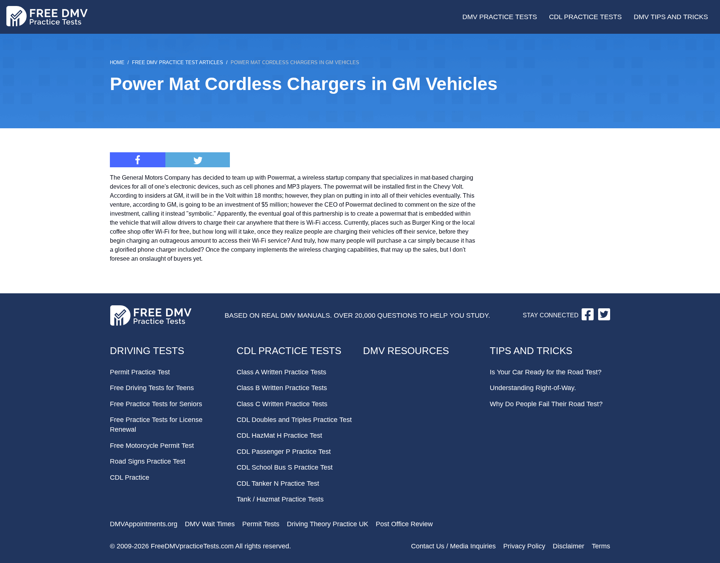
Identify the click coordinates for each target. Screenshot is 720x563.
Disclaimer (568, 546)
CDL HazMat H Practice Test (279, 435)
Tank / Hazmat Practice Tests (280, 499)
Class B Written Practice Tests (282, 388)
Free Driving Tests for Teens (152, 388)
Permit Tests (260, 524)
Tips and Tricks (531, 350)
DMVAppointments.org (143, 524)
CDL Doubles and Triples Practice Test (294, 419)
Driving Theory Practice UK (327, 524)
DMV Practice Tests (499, 17)
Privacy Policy (524, 546)
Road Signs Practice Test (147, 461)
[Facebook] (137, 159)
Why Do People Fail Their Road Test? (546, 404)
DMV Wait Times (210, 524)
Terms (601, 546)
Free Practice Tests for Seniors (156, 404)
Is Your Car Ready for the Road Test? (546, 372)
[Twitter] (197, 159)
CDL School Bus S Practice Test (285, 467)
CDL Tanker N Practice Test (278, 483)
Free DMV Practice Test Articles (177, 62)
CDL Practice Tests (585, 17)
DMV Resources (406, 350)
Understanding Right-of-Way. (533, 388)
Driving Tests (147, 350)
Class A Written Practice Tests (281, 372)
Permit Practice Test (140, 372)
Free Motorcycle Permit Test (152, 445)
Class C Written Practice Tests (282, 404)
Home (117, 62)
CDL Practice (129, 477)
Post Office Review (404, 524)
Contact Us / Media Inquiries (453, 546)
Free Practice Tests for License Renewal (156, 424)
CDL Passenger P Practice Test (284, 451)
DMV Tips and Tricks (671, 17)
